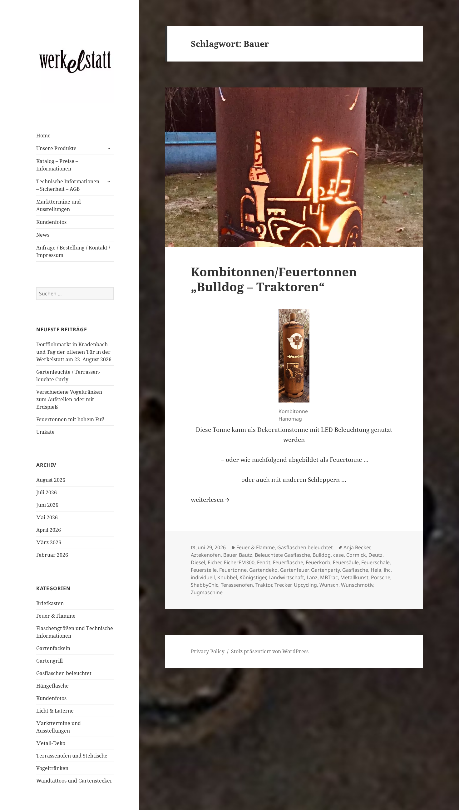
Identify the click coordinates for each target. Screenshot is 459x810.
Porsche (380, 577)
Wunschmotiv (357, 584)
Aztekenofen (206, 554)
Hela (376, 569)
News (42, 234)
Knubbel (227, 577)
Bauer (229, 554)
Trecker (282, 584)
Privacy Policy (208, 651)
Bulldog (322, 554)
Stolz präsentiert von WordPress (269, 651)
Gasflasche (355, 569)
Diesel (198, 562)
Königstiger (252, 577)
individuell (203, 577)
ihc (387, 569)
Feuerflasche (288, 562)
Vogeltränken (52, 768)
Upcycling (305, 584)
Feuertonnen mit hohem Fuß (70, 419)
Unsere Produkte (56, 148)
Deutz (375, 554)
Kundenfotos (51, 222)
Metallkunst (354, 577)
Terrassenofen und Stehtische (71, 755)
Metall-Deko (50, 743)
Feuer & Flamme (56, 615)
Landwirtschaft (286, 577)
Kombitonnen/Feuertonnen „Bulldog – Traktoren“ (274, 279)
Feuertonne (233, 569)
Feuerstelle (204, 569)
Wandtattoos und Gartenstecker (74, 780)
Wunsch (328, 584)
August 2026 (50, 480)
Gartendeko (263, 569)
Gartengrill (49, 660)
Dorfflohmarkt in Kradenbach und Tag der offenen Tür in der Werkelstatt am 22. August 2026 (73, 352)
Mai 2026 (47, 517)
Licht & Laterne (55, 710)
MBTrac (329, 577)
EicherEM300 (239, 562)
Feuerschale (375, 562)
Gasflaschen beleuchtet (63, 673)
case (338, 554)
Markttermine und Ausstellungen (58, 205)
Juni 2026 (47, 504)
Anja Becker (356, 547)
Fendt (263, 562)
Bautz (245, 554)
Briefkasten (50, 603)
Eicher (214, 562)
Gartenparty (325, 569)
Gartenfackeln (53, 648)
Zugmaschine (207, 592)
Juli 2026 (46, 492)
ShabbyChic (204, 584)
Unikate (45, 431)
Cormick (356, 554)
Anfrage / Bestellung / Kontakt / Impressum (73, 251)
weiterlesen (211, 500)
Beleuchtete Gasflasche (282, 554)
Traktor (263, 584)
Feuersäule (346, 562)
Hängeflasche (52, 685)
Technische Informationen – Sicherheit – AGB (67, 185)
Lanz (312, 577)
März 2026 (48, 542)
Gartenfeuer (294, 569)
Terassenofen (237, 584)
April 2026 (48, 529)
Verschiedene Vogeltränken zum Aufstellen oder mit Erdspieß (69, 399)
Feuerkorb (318, 562)
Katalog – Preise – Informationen (57, 165)
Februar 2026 (52, 554)
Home (43, 135)
